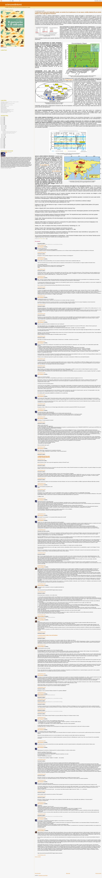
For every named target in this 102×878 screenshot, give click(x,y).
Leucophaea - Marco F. (4, 102)
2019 (3, 123)
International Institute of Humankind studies (8, 103)
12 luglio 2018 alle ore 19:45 (42, 673)
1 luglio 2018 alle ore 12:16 (41, 257)
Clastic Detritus (3, 105)
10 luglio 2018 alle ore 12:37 (42, 478)
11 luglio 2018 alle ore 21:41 (41, 513)
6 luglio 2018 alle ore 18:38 (41, 372)
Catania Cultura (3, 104)
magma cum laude (4, 108)
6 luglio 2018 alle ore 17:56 (41, 358)
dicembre (4, 125)
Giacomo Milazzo (41, 566)
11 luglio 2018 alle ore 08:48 (41, 489)
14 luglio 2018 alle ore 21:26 (42, 780)
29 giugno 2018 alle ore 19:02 (42, 245)
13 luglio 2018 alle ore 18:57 (42, 708)
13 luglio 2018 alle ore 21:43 (42, 712)
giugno (4, 130)
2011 (3, 144)
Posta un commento (38, 856)
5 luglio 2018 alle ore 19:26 (41, 336)
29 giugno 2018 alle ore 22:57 (42, 252)
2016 (3, 139)
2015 (3, 140)
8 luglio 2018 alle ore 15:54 (41, 464)
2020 (3, 122)
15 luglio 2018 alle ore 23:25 (42, 802)
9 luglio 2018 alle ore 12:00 (41, 470)
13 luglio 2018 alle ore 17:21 (42, 692)
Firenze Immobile (3, 107)
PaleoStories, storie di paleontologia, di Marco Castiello (10, 101)
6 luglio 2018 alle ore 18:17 (41, 365)
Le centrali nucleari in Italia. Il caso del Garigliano (48, 635)
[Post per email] (46, 238)
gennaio (4, 137)
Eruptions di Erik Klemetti (5, 106)
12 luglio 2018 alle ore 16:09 (42, 618)
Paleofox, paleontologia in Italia (6, 111)
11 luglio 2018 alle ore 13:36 (41, 498)
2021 (3, 121)
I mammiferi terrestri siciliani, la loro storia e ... (8, 133)
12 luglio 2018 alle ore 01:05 (42, 552)
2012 (3, 143)
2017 (3, 138)
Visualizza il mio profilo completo (6, 168)
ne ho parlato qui (44, 164)
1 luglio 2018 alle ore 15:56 (41, 269)
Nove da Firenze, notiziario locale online (7, 109)
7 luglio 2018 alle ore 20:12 (41, 416)
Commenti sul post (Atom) (43, 875)
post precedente (69, 79)
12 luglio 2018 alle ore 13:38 (42, 583)
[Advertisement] (44, 864)
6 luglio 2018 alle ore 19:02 (41, 403)
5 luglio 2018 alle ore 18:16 (41, 313)
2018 (3, 124)
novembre (4, 126)
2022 (3, 120)
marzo (4, 135)
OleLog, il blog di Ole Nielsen (5, 110)
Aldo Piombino (41, 246)
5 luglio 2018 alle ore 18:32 (41, 320)
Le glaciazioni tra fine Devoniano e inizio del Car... (9, 132)
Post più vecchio (98, 873)
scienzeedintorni (13, 4)
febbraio (4, 136)
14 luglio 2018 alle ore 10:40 (42, 774)
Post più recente (38, 873)
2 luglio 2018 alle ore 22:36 (41, 276)
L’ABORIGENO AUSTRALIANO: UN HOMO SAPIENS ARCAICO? (44, 457)
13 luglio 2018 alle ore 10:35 (42, 687)
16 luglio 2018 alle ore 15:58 (42, 817)
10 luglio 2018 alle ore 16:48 (42, 483)
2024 (3, 118)
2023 (3, 119)
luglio (3, 129)
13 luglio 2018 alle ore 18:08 (42, 699)
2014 (3, 141)
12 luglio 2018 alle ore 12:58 (42, 565)
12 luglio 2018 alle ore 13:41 (42, 591)
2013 (3, 142)
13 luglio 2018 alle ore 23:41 (42, 759)
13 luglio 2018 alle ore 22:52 (42, 740)
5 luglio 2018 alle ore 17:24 (41, 304)
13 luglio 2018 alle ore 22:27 (42, 717)
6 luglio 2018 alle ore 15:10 (41, 341)
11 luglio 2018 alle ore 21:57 (41, 529)
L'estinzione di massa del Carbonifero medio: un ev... (9, 131)
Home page (68, 873)
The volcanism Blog (4, 112)
